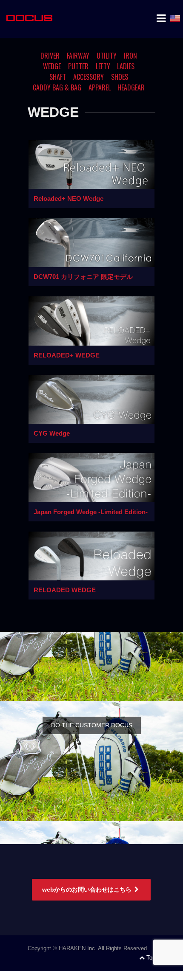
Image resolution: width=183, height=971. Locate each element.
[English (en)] (175, 18)
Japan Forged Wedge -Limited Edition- (91, 511)
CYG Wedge (52, 433)
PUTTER (78, 66)
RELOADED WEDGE (65, 590)
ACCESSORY (88, 77)
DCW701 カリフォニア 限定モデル (83, 276)
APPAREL (100, 87)
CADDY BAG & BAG (57, 87)
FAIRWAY (78, 56)
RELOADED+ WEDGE (67, 355)
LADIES (125, 66)
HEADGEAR (131, 87)
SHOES (119, 77)
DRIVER (50, 56)
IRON (130, 56)
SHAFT (57, 77)
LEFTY (103, 66)
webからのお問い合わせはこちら (87, 889)
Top (150, 957)
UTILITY (107, 56)
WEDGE (52, 66)
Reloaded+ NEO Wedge (68, 198)
